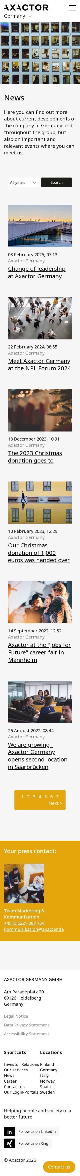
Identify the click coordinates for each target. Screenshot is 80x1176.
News (9, 1075)
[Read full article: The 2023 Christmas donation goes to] (40, 410)
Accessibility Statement (26, 1033)
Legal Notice (16, 1016)
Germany (48, 1069)
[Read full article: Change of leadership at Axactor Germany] (40, 226)
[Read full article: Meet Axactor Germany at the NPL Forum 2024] (40, 318)
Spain (45, 1086)
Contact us (14, 1086)
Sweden (47, 1092)
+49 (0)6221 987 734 (24, 923)
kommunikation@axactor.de (34, 929)
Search (57, 182)
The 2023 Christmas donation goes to (35, 456)
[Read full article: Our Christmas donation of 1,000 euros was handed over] (40, 503)
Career (10, 1081)
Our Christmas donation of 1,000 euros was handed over (39, 552)
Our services (16, 1069)
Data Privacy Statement (26, 1025)
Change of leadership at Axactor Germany (37, 272)
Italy (44, 1075)
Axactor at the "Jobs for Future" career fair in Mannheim (39, 652)
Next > (55, 803)
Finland (47, 1064)
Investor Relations (21, 1064)
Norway (47, 1081)
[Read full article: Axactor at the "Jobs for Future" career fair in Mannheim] (40, 602)
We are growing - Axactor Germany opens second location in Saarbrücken (38, 756)
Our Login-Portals (21, 1092)
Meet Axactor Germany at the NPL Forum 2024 (39, 364)
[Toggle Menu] (72, 8)
